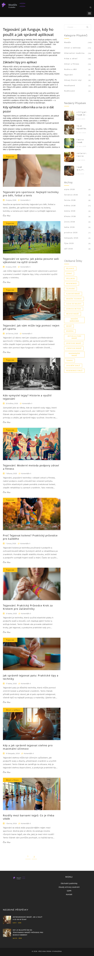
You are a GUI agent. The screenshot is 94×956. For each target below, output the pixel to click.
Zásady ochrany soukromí (69, 887)
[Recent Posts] (69, 116)
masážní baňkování (74, 320)
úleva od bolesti (73, 304)
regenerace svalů (74, 370)
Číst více (6, 216)
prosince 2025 (70, 232)
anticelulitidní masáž (74, 337)
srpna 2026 (69, 189)
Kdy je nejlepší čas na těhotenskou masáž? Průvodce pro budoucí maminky (81, 127)
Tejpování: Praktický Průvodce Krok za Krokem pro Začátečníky (28, 607)
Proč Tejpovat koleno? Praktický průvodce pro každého (30, 537)
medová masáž (72, 314)
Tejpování (10, 156)
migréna (69, 331)
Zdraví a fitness (12, 780)
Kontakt (69, 894)
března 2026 (70, 216)
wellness (70, 278)
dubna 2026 (69, 211)
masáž (69, 326)
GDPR (69, 891)
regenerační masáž (74, 354)
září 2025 (68, 249)
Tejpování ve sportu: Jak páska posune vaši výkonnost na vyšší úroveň (31, 260)
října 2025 (69, 243)
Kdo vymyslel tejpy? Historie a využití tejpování (27, 397)
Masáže (67, 42)
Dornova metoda (73, 309)
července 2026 (71, 195)
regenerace (71, 283)
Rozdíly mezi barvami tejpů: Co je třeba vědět (28, 817)
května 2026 (70, 206)
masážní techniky (74, 299)
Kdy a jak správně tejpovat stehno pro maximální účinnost (28, 747)
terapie (69, 360)
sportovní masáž (73, 343)
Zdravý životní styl (73, 80)
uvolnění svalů (73, 365)
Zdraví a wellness (13, 710)
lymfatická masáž (74, 348)
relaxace (70, 268)
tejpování (70, 289)
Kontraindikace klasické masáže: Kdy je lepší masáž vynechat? (81, 154)
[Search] (88, 27)
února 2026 (69, 222)
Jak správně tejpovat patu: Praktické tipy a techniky (30, 677)
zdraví (69, 273)
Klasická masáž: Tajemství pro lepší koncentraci (81, 141)
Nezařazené (69, 85)
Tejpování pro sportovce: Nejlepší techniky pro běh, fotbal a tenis (31, 193)
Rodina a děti (70, 69)
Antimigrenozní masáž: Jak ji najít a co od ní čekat (81, 113)
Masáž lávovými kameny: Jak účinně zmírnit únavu (81, 168)
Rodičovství (69, 91)
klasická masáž (73, 294)
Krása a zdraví (70, 58)
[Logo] (20, 5)
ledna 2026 (69, 227)
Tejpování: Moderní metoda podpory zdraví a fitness (31, 467)
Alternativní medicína (74, 53)
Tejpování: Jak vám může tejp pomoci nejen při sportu (31, 327)
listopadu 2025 (71, 238)
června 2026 (70, 200)
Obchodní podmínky (69, 883)
